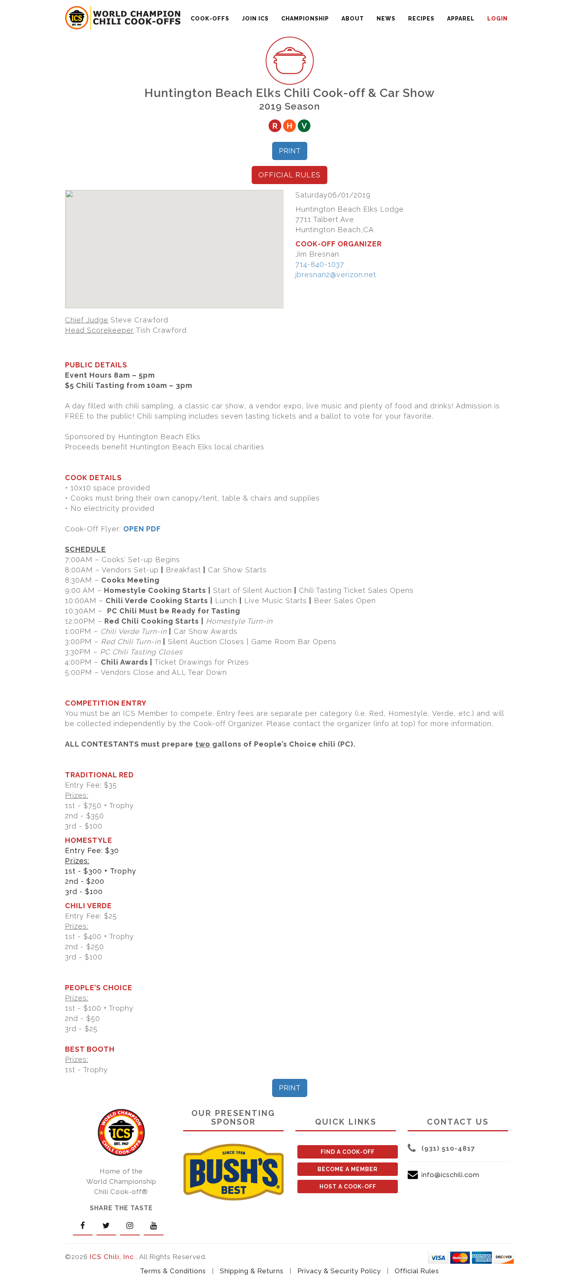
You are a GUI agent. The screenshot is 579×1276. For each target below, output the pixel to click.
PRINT (290, 151)
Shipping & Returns (252, 1271)
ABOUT (352, 18)
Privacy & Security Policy (339, 1271)
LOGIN (497, 18)
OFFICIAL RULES (289, 175)
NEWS (386, 18)
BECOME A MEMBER (347, 1169)
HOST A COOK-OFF (347, 1186)
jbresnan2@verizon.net (335, 274)
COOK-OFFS (210, 18)
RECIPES (421, 18)
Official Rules (417, 1271)
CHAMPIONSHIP (305, 18)
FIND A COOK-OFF (348, 1152)
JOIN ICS (255, 18)
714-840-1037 (319, 264)
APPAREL (461, 18)
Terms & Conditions (173, 1271)
